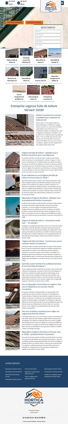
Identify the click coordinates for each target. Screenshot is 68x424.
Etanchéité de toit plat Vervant (13, 372)
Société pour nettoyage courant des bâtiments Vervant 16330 (52, 375)
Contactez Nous (34, 22)
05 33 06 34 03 (12, 2)
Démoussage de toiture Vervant (52, 369)
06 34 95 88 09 (23, 2)
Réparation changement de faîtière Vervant (32, 373)
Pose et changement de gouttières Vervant (31, 377)
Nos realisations (14, 22)
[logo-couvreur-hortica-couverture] (34, 397)
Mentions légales (41, 421)
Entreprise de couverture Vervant (53, 372)
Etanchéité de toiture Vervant (13, 379)
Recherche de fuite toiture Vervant (12, 375)
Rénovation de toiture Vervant (13, 369)
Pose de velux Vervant (31, 369)
